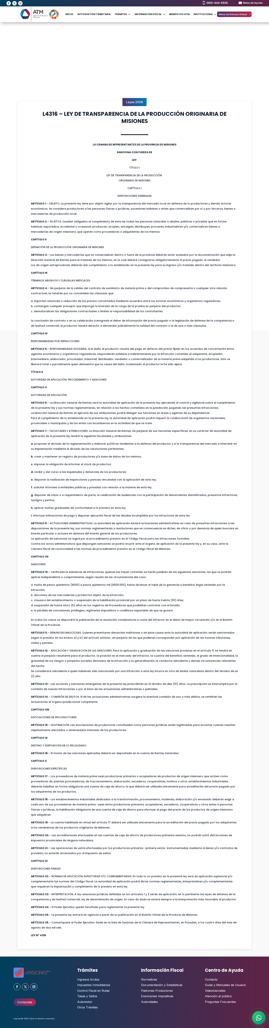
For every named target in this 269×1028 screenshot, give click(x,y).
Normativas (149, 979)
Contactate (24, 1002)
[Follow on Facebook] (8, 3)
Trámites (121, 14)
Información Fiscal (148, 14)
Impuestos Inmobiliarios (93, 985)
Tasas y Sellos (87, 996)
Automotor (84, 1002)
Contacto (211, 979)
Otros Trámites (87, 1007)
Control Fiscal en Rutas (93, 990)
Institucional (203, 14)
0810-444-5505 (217, 3)
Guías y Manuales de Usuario (225, 985)
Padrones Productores (157, 990)
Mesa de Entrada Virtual (233, 14)
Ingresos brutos (88, 979)
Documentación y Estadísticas (161, 985)
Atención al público (218, 996)
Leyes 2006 (134, 102)
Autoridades (149, 1002)
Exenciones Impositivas (157, 996)
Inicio (69, 14)
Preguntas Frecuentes (220, 1002)
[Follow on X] (14, 3)
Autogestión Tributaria (94, 14)
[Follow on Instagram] (20, 3)
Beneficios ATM (179, 14)
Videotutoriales (215, 990)
